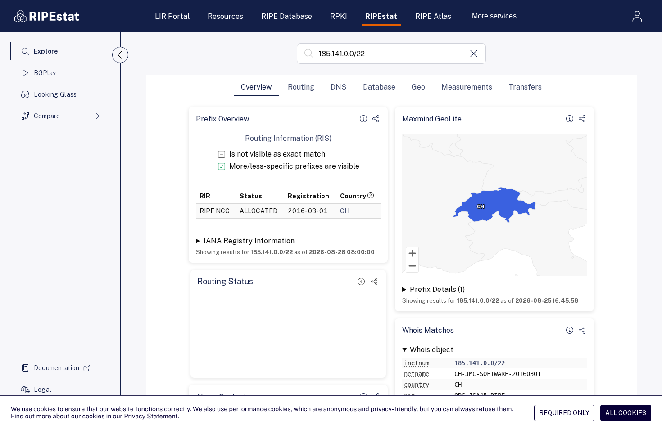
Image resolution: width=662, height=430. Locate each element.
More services (494, 16)
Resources (225, 16)
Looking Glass (55, 94)
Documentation (57, 368)
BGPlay (45, 72)
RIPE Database (286, 16)
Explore (46, 51)
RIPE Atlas (433, 16)
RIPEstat (381, 16)
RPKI (338, 16)
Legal (42, 389)
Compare (47, 116)
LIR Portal (172, 16)
